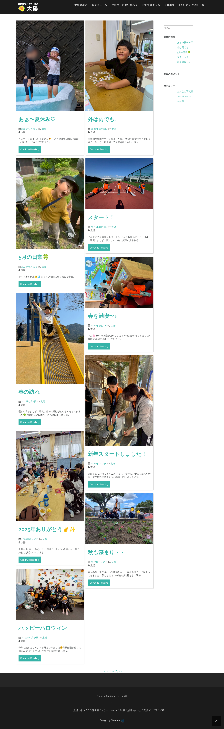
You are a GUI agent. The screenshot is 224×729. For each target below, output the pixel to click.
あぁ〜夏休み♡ (37, 119)
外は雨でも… (102, 119)
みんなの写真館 (185, 91)
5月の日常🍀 (34, 257)
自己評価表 (93, 710)
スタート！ (101, 217)
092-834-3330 (188, 5)
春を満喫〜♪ (102, 316)
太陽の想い (81, 5)
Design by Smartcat (110, 720)
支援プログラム (151, 5)
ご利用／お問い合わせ (125, 5)
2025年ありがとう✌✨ (47, 529)
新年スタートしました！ (117, 454)
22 (113, 671)
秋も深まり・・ (106, 552)
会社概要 (169, 5)
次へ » (118, 671)
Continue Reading (29, 149)
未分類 (180, 101)
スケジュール (99, 5)
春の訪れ (29, 392)
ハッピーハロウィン (43, 628)
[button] (203, 5)
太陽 (44, 129)
